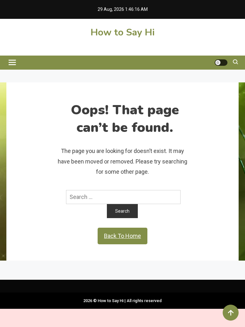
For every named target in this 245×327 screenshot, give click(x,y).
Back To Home (122, 235)
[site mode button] (221, 62)
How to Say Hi (123, 32)
